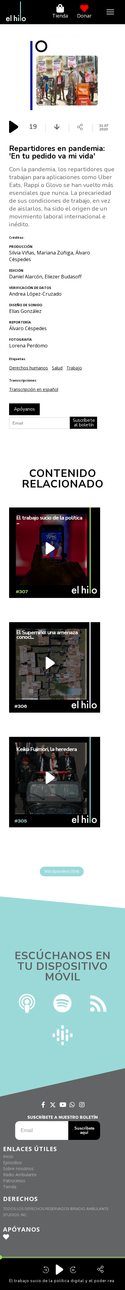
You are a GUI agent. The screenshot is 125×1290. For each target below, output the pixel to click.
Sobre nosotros (18, 1168)
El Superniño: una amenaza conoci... (47, 634)
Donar (84, 15)
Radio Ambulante (20, 1174)
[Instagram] (82, 1105)
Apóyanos (24, 409)
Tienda (60, 15)
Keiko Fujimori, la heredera (46, 749)
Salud (57, 368)
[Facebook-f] (43, 1105)
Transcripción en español (33, 389)
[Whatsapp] (72, 1105)
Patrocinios (14, 1180)
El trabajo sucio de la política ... (49, 520)
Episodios (12, 1162)
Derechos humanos (28, 368)
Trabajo (74, 368)
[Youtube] (62, 1105)
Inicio (8, 1156)
